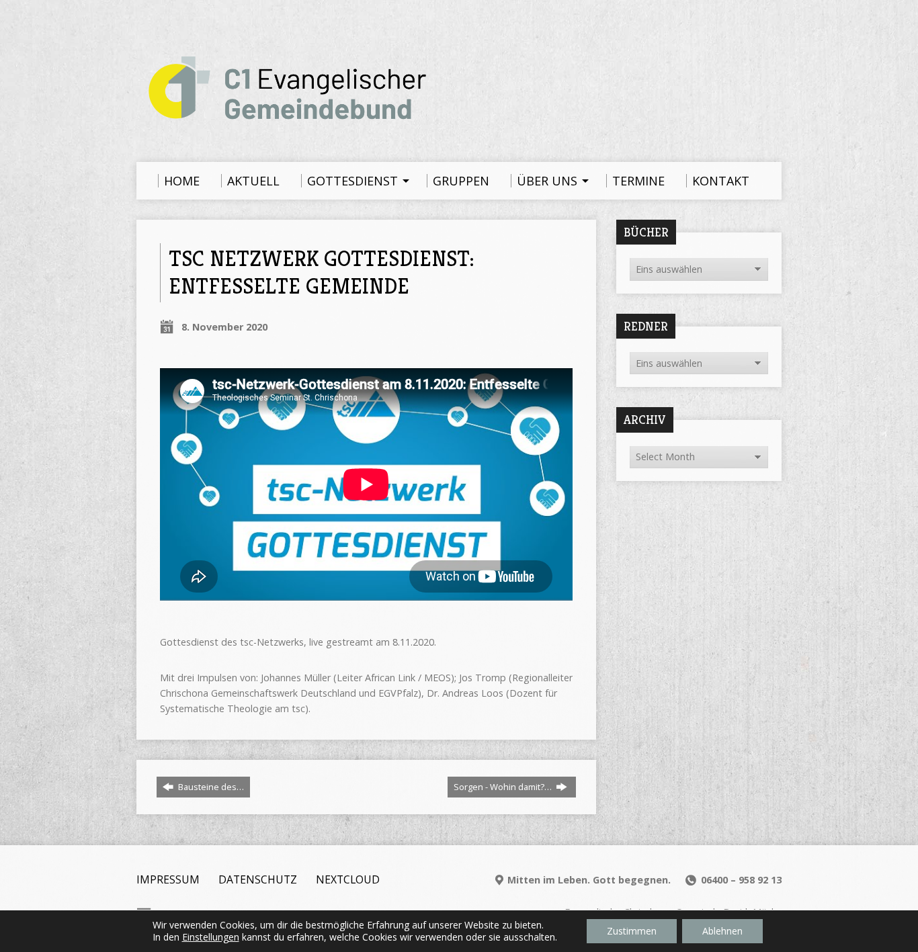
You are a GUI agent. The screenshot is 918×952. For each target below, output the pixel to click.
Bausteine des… (210, 787)
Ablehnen (722, 930)
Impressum (168, 879)
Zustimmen (632, 930)
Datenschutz (257, 879)
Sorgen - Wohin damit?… (504, 787)
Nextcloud (348, 879)
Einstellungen (210, 937)
